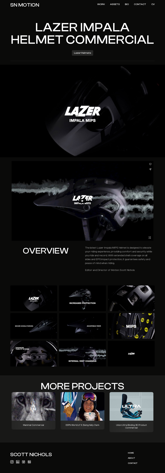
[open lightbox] (33, 298)
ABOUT (131, 458)
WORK (101, 4)
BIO (127, 4)
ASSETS (115, 4)
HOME (131, 453)
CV (153, 4)
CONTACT (140, 4)
